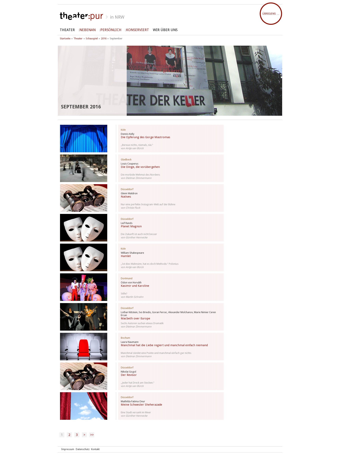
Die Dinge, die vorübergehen (140, 167)
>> (92, 435)
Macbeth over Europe (135, 318)
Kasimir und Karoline (135, 286)
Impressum (67, 449)
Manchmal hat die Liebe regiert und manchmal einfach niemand (164, 345)
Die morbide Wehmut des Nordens (140, 174)
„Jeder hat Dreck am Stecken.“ (137, 382)
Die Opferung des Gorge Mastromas (145, 137)
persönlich (110, 30)
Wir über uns (165, 30)
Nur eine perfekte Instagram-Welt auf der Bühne (148, 204)
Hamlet (126, 256)
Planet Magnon (131, 226)
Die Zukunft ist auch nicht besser (139, 234)
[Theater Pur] (170, 16)
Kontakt (95, 449)
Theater (67, 30)
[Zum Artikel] (83, 138)
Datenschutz (83, 449)
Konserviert (137, 30)
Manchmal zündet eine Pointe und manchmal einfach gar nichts (156, 352)
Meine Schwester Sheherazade (141, 404)
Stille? (124, 293)
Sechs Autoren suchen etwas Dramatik (142, 323)
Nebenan (87, 30)
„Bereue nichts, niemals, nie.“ (137, 144)
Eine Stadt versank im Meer (136, 412)
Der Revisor (129, 375)
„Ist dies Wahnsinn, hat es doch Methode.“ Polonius (149, 263)
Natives (126, 196)
